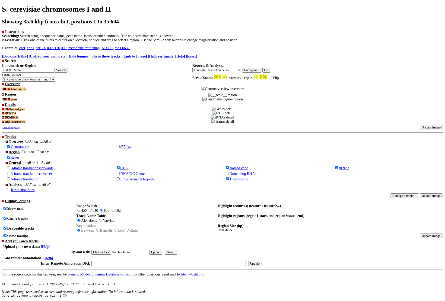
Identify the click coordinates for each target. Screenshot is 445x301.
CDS (124, 168)
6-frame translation (24, 179)
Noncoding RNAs (242, 174)
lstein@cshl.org (192, 274)
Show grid (15, 208)
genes (15, 157)
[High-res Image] (161, 56)
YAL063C (122, 48)
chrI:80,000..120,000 (51, 48)
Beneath (106, 230)
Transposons (238, 179)
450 (84, 210)
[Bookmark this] (15, 56)
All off (48, 141)
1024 (119, 210)
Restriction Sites (23, 190)
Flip (276, 78)
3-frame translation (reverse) (31, 174)
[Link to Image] (134, 56)
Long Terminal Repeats (137, 179)
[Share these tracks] (105, 56)
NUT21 (107, 48)
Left (121, 230)
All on (33, 141)
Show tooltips (17, 236)
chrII (30, 48)
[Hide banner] (78, 56)
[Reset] (191, 56)
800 (106, 210)
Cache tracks (17, 218)
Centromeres (20, 147)
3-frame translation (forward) (32, 168)
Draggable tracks (20, 228)
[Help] (180, 56)
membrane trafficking (84, 48)
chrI (22, 48)
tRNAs (125, 147)
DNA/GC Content (133, 174)
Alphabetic (89, 220)
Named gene (238, 168)
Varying (108, 220)
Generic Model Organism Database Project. (99, 274)
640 (95, 210)
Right (134, 230)
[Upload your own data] (48, 56)
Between (87, 230)
